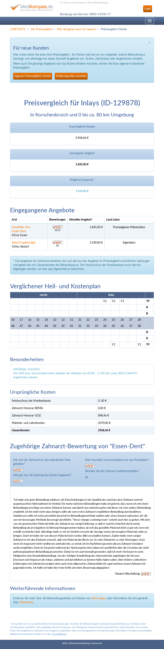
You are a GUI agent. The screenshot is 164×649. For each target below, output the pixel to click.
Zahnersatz (26, 602)
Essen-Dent (19, 231)
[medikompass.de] (32, 5)
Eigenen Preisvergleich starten (32, 76)
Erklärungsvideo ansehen (71, 76)
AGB (64, 643)
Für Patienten (59, 634)
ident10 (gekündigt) (24, 242)
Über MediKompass (97, 2)
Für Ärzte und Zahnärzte (72, 2)
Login (147, 8)
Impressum (96, 643)
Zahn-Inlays (99, 598)
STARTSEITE (17, 29)
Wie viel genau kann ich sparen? (76, 29)
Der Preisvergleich (42, 29)
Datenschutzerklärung (79, 643)
